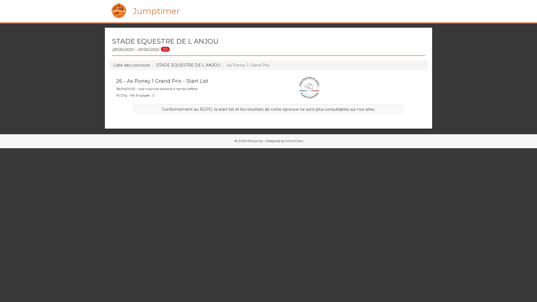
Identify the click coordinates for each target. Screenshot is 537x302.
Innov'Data (294, 141)
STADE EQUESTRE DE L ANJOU (188, 65)
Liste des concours (131, 65)
